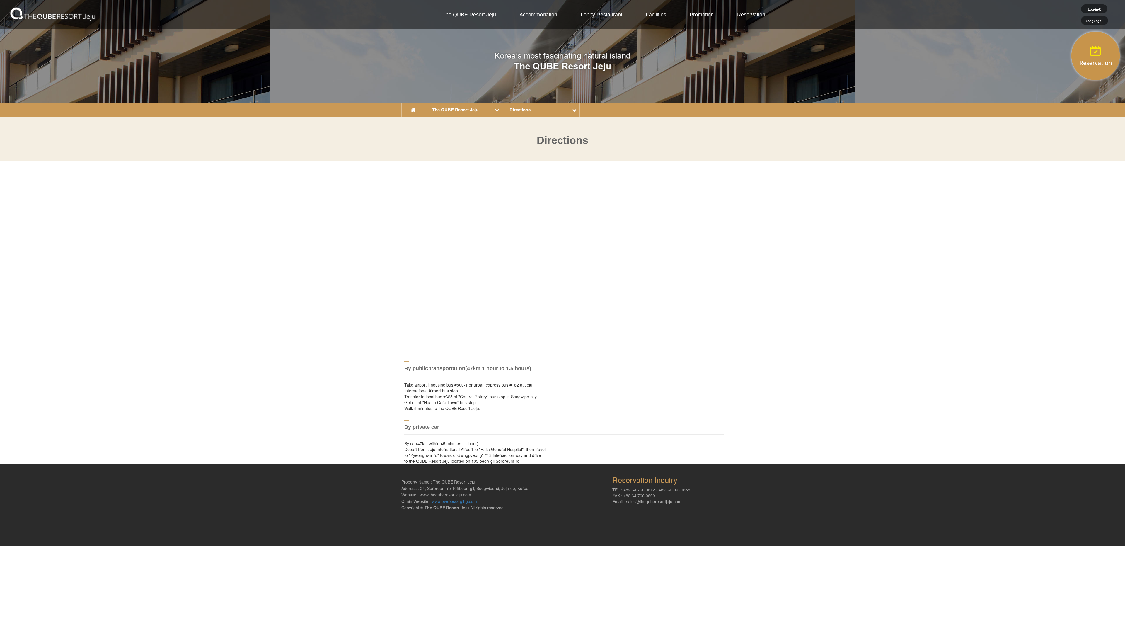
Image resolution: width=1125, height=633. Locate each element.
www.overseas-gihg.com (454, 501)
